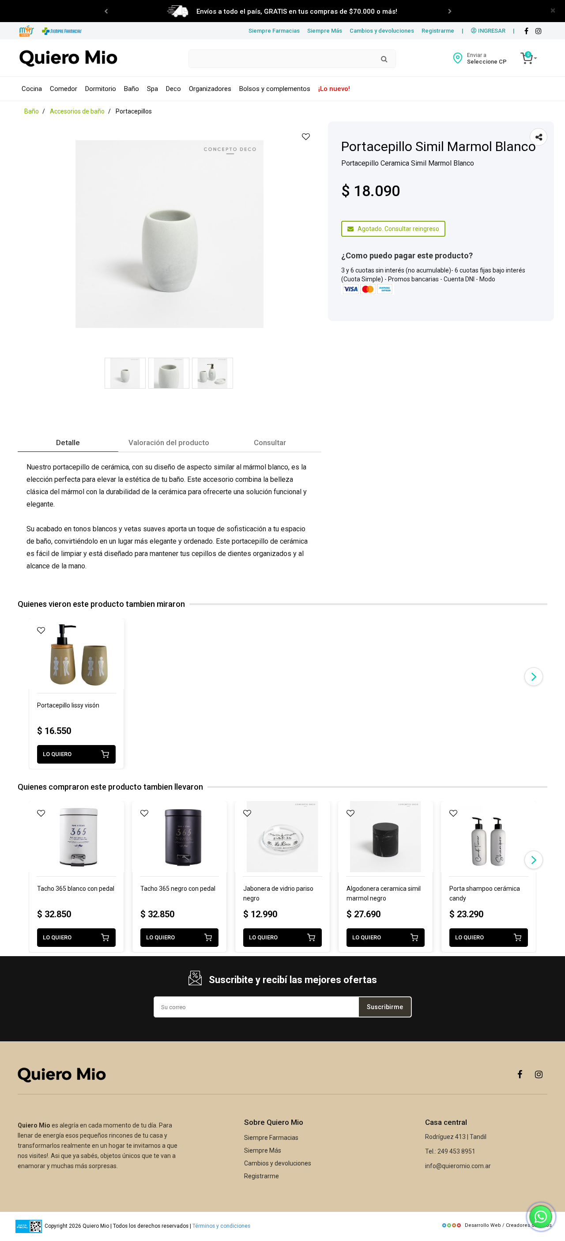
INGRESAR (491, 30)
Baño (131, 89)
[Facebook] (526, 31)
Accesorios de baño (77, 111)
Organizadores (210, 89)
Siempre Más (324, 30)
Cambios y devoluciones (382, 30)
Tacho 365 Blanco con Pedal (75, 888)
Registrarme (438, 30)
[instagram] (538, 31)
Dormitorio (100, 89)
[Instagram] (538, 1074)
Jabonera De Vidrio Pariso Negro (278, 893)
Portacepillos (134, 111)
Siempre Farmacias (274, 30)
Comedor (63, 89)
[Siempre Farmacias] (62, 31)
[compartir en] (538, 137)
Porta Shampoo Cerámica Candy (484, 893)
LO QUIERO (57, 754)
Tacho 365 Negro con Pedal (177, 888)
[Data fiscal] (28, 1226)
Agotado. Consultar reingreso (396, 228)
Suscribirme (385, 1006)
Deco (173, 89)
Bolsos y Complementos (274, 89)
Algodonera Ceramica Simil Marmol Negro (384, 893)
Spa (152, 89)
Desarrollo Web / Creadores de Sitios (508, 1225)
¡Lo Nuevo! (334, 89)
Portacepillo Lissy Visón (68, 705)
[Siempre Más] (27, 31)
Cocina (32, 89)
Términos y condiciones (221, 1226)
